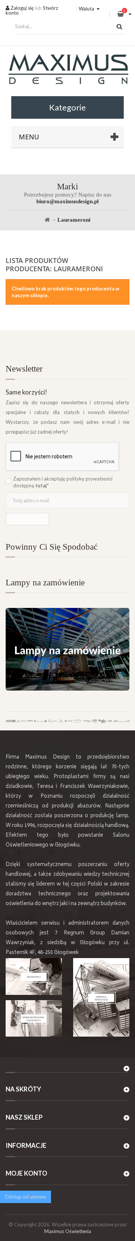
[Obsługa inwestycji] (101, 997)
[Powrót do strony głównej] (47, 219)
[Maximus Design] (67, 70)
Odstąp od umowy (25, 1197)
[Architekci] (34, 976)
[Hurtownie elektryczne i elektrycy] (34, 1018)
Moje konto (26, 1173)
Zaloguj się (21, 8)
